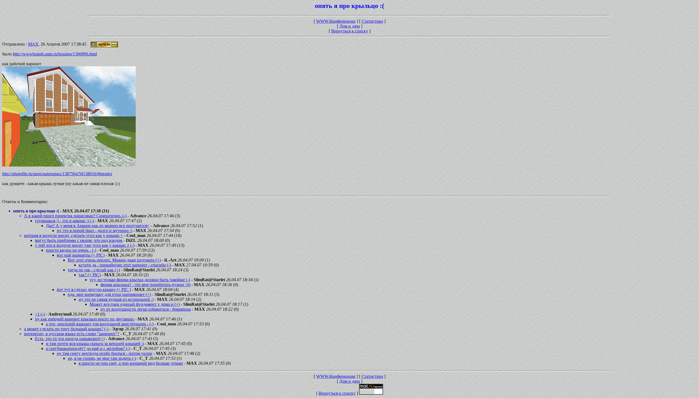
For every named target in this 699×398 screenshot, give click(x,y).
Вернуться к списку (349, 31)
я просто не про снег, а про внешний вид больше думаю (131, 363)
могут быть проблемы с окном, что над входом (78, 240)
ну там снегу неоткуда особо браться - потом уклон (104, 353)
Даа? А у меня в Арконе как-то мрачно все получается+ (97, 225)
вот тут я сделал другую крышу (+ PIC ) (94, 289)
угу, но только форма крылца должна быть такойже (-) (140, 279)
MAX (33, 44)
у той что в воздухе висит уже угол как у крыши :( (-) (84, 245)
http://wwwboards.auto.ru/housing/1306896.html (55, 54)
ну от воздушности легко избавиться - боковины (145, 309)
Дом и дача (349, 26)
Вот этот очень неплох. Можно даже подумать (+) (114, 260)
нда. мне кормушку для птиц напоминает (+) (109, 294)
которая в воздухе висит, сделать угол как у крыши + (73, 235)
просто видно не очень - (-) (71, 250)
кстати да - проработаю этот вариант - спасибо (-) (125, 265)
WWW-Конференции (336, 21)
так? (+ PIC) (90, 274)
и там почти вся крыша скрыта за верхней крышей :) (95, 343)
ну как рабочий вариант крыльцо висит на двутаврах (84, 319)
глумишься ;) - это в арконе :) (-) (64, 220)
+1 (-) (40, 314)
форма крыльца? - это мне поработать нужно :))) (145, 284)
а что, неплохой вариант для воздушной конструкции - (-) (99, 324)
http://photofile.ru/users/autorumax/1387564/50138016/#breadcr (57, 173)
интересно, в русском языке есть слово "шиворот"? (71, 333)
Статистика (372, 21)
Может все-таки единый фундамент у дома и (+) (135, 304)
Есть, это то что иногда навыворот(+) (70, 338)
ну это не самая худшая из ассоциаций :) (116, 299)
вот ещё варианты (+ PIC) (81, 255)
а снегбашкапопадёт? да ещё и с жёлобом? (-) (88, 348)
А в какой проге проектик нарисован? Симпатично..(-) (75, 215)
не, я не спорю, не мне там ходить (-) (102, 358)
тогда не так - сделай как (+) (94, 270)
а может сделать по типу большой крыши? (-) (66, 328)
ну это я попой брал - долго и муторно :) (94, 230)
